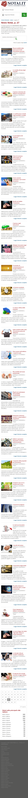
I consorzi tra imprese (18, 504)
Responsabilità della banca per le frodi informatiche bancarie (18, 50)
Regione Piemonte (5, 774)
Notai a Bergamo (6, 736)
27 (8, 699)
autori (25, 42)
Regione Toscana (5, 781)
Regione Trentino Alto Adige (7, 782)
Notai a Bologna (6, 724)
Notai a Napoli (6, 720)
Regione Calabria (5, 760)
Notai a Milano (6, 716)
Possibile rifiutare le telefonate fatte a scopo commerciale (19, 587)
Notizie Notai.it (4, 749)
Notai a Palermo (6, 726)
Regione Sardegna (5, 778)
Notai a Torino (6, 718)
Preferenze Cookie (5, 754)
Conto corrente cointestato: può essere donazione (19, 179)
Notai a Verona (6, 732)
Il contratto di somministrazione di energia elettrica (18, 267)
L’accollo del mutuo (18, 545)
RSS (2, 756)
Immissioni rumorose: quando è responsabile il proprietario (19, 417)
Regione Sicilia (4, 779)
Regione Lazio (4, 767)
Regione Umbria (4, 784)
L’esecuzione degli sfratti (19, 565)
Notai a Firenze (6, 728)
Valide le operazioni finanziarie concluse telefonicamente (18, 440)
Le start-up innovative (19, 525)
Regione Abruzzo (4, 757)
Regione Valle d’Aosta (6, 785)
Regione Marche (4, 771)
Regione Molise (4, 773)
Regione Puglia (4, 776)
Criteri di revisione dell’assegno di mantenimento (18, 157)
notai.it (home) (5, 20)
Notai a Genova (6, 722)
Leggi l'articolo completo (20, 65)
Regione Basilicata (5, 759)
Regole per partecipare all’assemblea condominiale (19, 393)
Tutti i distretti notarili (5, 748)
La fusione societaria (18, 287)
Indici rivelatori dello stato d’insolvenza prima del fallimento (20, 331)
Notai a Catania (6, 730)
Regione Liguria (4, 768)
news (11, 20)
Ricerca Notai (4, 746)
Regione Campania (5, 762)
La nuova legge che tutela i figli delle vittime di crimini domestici (20, 633)
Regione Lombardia (5, 770)
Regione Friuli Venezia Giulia (7, 765)
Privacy (2, 751)
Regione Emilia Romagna (6, 764)
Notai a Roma (5, 714)
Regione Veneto (4, 787)
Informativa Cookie (5, 753)
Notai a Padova (6, 734)
